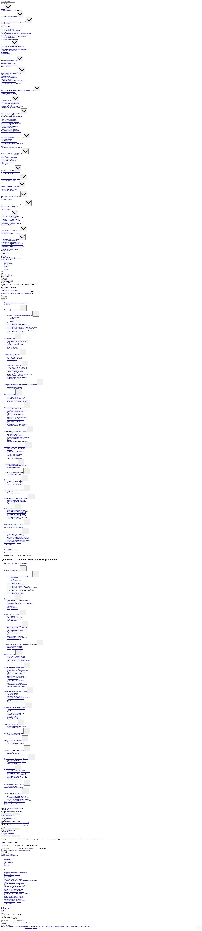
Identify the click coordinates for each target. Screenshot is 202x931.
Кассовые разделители (7, 199)
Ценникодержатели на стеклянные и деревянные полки (16, 33)
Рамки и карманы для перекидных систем (12, 106)
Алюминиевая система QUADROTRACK (12, 217)
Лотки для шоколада (6, 54)
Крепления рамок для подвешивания (11, 83)
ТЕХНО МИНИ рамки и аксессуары (10, 75)
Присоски (3, 156)
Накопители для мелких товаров (9, 187)
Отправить (42, 848)
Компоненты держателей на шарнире (11, 132)
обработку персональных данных (21, 850)
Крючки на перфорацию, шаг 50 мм (10, 242)
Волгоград (88, 926)
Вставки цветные (5, 23)
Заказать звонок (5, 276)
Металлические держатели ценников (11, 130)
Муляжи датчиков (5, 250)
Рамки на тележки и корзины (8, 76)
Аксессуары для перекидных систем (10, 107)
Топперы (3, 25)
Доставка (3, 255)
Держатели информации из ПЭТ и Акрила (12, 137)
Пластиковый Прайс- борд (8, 225)
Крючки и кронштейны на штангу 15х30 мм (12, 246)
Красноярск (73, 926)
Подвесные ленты (5, 232)
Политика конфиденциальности (12, 855)
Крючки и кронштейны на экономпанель (12, 245)
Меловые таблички (6, 62)
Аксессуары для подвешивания (9, 159)
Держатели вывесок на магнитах (9, 206)
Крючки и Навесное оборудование (10, 239)
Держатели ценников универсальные (11, 113)
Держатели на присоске (7, 127)
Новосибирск (18, 926)
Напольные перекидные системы (10, 105)
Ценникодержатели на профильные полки (12, 32)
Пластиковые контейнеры (8, 180)
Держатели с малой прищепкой (9, 120)
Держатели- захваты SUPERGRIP (10, 154)
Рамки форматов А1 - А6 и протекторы (11, 73)
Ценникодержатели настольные (9, 39)
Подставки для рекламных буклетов (10, 172)
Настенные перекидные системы (9, 102)
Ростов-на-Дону (62, 926)
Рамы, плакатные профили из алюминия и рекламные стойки (17, 90)
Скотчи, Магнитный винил (8, 164)
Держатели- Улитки (6, 209)
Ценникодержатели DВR (7, 29)
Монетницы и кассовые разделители (10, 196)
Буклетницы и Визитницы (8, 170)
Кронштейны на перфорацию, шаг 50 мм (12, 243)
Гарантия (6, 267)
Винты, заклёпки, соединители (9, 157)
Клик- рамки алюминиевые (8, 92)
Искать (3, 300)
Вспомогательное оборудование (9, 249)
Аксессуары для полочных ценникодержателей (13, 22)
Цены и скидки (8, 263)
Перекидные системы (6, 100)
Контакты (3, 256)
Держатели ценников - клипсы (9, 129)
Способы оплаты (5, 253)
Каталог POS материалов (10, 550)
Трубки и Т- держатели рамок (9, 77)
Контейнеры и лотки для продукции (10, 179)
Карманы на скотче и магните (9, 142)
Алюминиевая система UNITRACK (10, 219)
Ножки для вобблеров (6, 163)
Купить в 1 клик (16, 814)
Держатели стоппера (6, 26)
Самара (56, 926)
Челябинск (47, 926)
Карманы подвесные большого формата (11, 147)
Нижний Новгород (35, 926)
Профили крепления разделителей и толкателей (14, 49)
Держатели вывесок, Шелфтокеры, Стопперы (13, 204)
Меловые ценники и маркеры (9, 60)
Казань (42, 926)
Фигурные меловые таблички (9, 65)
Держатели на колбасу (7, 124)
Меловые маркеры (6, 66)
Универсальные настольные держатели (11, 116)
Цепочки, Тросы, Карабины (8, 160)
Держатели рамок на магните (8, 82)
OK (2, 929)
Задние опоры (4, 52)
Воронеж (82, 926)
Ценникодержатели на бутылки (9, 126)
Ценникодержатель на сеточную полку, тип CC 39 (14, 825)
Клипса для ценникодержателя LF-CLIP (11, 811)
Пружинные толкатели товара (9, 50)
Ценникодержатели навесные (9, 37)
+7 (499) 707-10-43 (6, 258)
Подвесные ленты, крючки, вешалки (10, 230)
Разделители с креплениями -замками (11, 47)
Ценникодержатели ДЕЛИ (8, 115)
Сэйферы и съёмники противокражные (11, 247)
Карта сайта (3, 855)
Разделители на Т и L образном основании (12, 46)
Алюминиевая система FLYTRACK (10, 222)
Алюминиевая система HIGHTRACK (11, 223)
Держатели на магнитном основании (11, 123)
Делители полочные (6, 44)
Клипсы (3, 27)
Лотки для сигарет (6, 53)
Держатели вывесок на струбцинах (10, 207)
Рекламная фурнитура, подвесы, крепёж (11, 153)
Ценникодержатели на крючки (9, 240)
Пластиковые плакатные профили (10, 216)
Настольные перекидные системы (10, 103)
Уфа (68, 926)
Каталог (3, 9)
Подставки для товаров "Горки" (9, 189)
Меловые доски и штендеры (8, 63)
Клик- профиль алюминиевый (9, 94)
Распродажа (7, 304)
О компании (4, 252)
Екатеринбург (26, 926)
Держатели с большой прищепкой (10, 122)
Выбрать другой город (6, 281)
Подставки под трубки (7, 79)
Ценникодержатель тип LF (8, 818)
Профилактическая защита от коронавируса (12, 10)
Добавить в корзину (6, 814)
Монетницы (4, 197)
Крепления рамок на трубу (8, 84)
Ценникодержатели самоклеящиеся (10, 30)
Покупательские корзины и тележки (10, 233)
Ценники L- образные (6, 139)
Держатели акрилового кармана (9, 144)
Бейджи (3, 146)
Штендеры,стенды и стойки (8, 93)
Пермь (78, 926)
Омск (52, 926)
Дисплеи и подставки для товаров (10, 186)
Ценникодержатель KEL (7, 833)
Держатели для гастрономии (8, 119)
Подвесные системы (6, 214)
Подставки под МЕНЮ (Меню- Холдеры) (12, 143)
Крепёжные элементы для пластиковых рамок (13, 80)
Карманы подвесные (6, 140)
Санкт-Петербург (9, 926)
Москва (3, 926)
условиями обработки (31, 928)
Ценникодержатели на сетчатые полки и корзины (14, 35)
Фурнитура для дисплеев (7, 162)
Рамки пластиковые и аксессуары (10, 72)
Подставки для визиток (7, 173)
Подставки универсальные (8, 190)
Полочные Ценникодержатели (9, 16)
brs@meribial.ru (17, 258)
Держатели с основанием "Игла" (9, 117)
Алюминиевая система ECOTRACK (10, 220)
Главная (6, 547)
